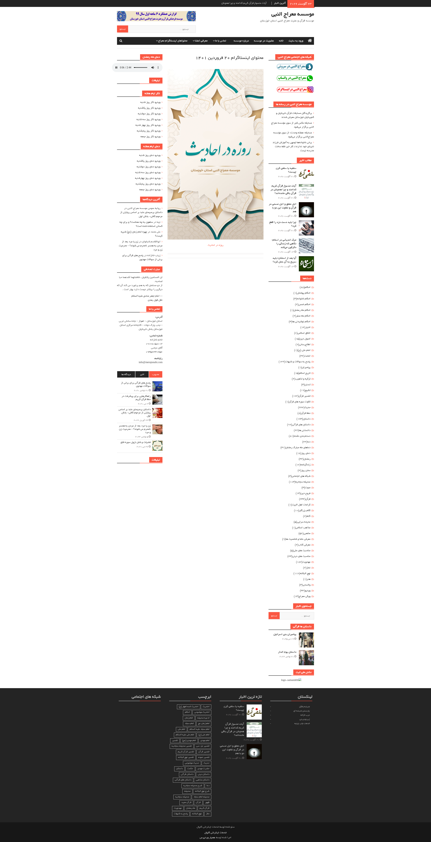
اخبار (307, 327)
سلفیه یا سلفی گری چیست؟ (286, 170)
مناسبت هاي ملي (302, 550)
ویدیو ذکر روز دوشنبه (149, 114)
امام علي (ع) (304, 350)
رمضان (307, 459)
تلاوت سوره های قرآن (299, 402)
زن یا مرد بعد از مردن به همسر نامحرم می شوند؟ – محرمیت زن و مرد (140, 246)
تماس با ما (220, 41)
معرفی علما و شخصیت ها (298, 539)
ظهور (207, 802)
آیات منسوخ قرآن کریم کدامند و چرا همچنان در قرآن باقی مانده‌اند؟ (283, 189)
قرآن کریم (204, 808)
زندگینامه (305, 465)
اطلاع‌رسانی (304, 344)
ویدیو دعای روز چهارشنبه (147, 178)
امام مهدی (204, 740)
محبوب (155, 374)
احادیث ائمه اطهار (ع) (188, 707)
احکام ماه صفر (303, 316)
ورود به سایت (296, 41)
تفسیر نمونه (203, 757)
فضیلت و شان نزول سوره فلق (136, 442)
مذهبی (307, 533)
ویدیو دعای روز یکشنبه (148, 161)
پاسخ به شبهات (181, 814)
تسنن (307, 384)
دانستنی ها (304, 430)
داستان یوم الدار (287, 652)
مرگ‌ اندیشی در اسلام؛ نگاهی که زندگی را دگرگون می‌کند (284, 243)
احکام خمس (304, 304)
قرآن (308, 499)
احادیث (206, 707)
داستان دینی (203, 774)
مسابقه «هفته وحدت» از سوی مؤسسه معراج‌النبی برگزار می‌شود (293, 135)
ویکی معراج (304, 596)
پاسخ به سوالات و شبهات (297, 362)
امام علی (181, 729)
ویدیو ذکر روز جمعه (150, 136)
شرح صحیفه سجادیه (192, 785)
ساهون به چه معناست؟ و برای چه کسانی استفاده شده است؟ (141, 224)
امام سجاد (189, 723)
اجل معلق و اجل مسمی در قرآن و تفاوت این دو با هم (282, 208)
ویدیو (307, 590)
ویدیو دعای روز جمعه (149, 190)
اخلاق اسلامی (304, 333)
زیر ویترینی (305, 719)
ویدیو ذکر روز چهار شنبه (148, 125)
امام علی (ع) (203, 735)
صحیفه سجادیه (302, 482)
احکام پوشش (303, 293)
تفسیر (175, 740)
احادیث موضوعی (201, 712)
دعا (308, 442)
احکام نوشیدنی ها (301, 321)
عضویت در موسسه (264, 41)
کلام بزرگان (304, 510)
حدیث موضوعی (192, 763)
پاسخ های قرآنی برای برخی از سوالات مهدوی (142, 257)
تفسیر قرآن (304, 396)
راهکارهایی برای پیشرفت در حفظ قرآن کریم (136, 398)
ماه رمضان (190, 808)
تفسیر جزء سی (202, 746)
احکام (307, 287)
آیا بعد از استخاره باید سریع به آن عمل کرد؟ (284, 260)
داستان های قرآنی (301, 425)
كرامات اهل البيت (301, 505)
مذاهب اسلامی (303, 528)
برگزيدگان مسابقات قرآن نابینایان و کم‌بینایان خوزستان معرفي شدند (295, 115)
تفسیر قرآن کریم (186, 752)
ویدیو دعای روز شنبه (149, 155)
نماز (308, 568)
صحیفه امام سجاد (201, 797)
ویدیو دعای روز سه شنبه (147, 172)
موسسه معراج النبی (292, 14)
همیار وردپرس (207, 837)
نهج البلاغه (305, 573)
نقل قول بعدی (155, 300)
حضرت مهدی (203, 768)
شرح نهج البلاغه (202, 791)
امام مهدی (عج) (189, 740)
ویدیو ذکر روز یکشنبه (149, 108)
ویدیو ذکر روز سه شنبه (148, 119)
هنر (308, 579)
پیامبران (306, 367)
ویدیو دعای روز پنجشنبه (148, 184)
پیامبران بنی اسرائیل (284, 634)
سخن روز (305, 470)
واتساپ (306, 585)
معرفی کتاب (304, 545)
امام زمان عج (203, 723)
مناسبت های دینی (301, 556)
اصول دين (305, 339)
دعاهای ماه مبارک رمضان (298, 447)
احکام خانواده (303, 299)
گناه (308, 516)
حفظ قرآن (305, 413)
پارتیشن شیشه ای (301, 711)
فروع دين (305, 493)
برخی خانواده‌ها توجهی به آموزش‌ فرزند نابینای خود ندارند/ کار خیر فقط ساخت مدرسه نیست (293, 146)
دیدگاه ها (126, 374)
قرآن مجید (186, 802)
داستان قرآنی (187, 774)
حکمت (190, 768)
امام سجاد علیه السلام (199, 729)
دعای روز (305, 453)
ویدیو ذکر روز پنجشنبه (148, 131)
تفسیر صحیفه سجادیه (182, 746)
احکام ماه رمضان (302, 310)
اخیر (142, 374)
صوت (307, 487)
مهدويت (306, 562)
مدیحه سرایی (303, 522)
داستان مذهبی (202, 780)
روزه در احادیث (215, 245)
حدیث (307, 407)
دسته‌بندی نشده (302, 436)
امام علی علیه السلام (185, 735)
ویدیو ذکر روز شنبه (150, 102)
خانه (281, 41)
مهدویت (178, 808)
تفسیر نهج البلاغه (186, 757)
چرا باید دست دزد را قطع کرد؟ (282, 224)
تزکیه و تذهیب (302, 379)
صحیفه (187, 791)
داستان (306, 419)
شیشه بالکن (304, 706)
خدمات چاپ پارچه (302, 723)
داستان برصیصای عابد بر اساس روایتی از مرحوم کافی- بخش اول (141, 214)
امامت (307, 356)
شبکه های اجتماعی (301, 476)
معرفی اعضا (201, 41)
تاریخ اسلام (304, 373)
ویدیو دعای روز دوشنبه (148, 167)
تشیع (307, 390)
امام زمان (189, 718)
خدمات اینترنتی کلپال (215, 833)
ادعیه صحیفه (203, 718)
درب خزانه (305, 715)
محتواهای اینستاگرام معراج (172, 41)
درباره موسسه (241, 41)
